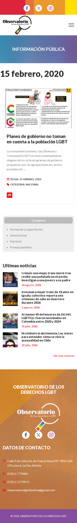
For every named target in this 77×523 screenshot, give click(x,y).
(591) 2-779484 (17, 473)
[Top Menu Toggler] (71, 25)
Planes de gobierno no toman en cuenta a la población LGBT (37, 138)
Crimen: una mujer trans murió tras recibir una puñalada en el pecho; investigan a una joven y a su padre (46, 276)
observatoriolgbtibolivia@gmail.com (31, 490)
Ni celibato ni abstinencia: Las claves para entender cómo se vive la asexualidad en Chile (47, 336)
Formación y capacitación (26, 229)
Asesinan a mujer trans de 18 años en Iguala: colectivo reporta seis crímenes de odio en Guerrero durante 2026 (47, 297)
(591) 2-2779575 (18, 482)
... (24, 169)
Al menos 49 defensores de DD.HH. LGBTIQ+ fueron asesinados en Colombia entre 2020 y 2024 (46, 318)
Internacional (18, 235)
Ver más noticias (63, 355)
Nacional (32, 184)
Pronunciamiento (21, 247)
